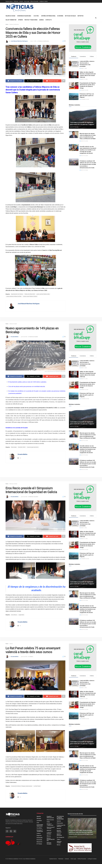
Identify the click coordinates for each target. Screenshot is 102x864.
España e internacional (48, 16)
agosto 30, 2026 (74, 127)
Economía (60, 16)
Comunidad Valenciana (24, 16)
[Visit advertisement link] (82, 38)
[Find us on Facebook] (7, 831)
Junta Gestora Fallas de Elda (13, 296)
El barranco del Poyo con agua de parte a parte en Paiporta (87, 95)
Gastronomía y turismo (51, 828)
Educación (39, 841)
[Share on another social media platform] (63, 80)
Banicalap (13, 447)
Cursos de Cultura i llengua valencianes (21, 786)
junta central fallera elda (43, 294)
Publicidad (16, 1)
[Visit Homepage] (20, 8)
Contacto (21, 1)
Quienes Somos (9, 1)
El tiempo (39, 843)
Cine (38, 822)
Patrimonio (60, 823)
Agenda (41, 19)
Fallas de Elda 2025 (30, 294)
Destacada (39, 837)
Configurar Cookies (43, 1)
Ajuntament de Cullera (17, 294)
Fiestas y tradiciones (30, 19)
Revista (59, 828)
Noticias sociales (70, 16)
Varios (58, 844)
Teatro (58, 839)
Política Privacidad (34, 1)
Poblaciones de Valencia (61, 826)
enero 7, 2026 (33, 41)
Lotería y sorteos (49, 833)
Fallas (48, 821)
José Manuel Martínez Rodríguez (19, 41)
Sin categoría (60, 837)
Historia (49, 830)
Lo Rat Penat (37, 786)
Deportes (80, 16)
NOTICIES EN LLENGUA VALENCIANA (60, 818)
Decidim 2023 (21, 447)
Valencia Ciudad (10, 16)
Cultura (36, 16)
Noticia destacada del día (51, 839)
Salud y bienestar (11, 19)
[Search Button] (95, 18)
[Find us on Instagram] (14, 831)
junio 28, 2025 (24, 336)
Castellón (39, 820)
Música (49, 836)
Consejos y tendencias (40, 830)
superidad (21, 614)
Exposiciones (50, 819)
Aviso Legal (26, 1)
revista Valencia (59, 831)
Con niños (39, 828)
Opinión (20, 19)
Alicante (39, 818)
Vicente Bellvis (14, 336)
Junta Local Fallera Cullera (30, 296)
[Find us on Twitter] (10, 831)
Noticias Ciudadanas (30, 858)
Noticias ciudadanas (13, 858)
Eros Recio (14, 614)
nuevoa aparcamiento (32, 447)
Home (7, 24)
